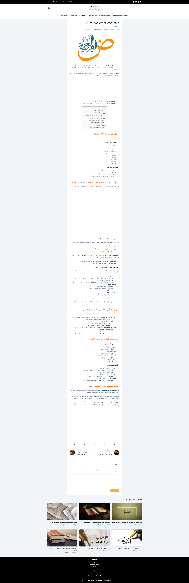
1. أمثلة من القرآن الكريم (99, 124)
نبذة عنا (63, 1)
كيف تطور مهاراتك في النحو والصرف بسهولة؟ (130, 548)
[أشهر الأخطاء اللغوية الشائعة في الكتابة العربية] (62, 511)
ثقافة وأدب (83, 15)
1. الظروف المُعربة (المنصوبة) (98, 117)
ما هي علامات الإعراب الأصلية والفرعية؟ (99, 548)
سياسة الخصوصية (70, 1)
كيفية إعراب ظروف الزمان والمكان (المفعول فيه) (93, 115)
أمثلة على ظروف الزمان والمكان (97, 122)
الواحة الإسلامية (74, 15)
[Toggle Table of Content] (103, 108)
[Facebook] (140, 2)
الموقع (82, 471)
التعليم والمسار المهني (92, 15)
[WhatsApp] (75, 444)
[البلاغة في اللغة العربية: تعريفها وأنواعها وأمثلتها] (94, 511)
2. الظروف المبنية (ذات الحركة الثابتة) (96, 118)
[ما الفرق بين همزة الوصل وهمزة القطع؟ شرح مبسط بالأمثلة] (62, 538)
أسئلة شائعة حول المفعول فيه (97, 127)
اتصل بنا (49, 1)
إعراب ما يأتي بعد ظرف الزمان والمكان (96, 120)
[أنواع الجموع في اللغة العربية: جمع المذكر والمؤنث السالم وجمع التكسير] (127, 511)
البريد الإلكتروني (97, 471)
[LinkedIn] (133, 2)
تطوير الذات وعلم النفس (118, 15)
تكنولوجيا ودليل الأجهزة (105, 15)
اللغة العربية (132, 526)
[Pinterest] (94, 444)
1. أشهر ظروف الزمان (99, 112)
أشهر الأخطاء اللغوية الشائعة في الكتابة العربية (64, 522)
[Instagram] (136, 2)
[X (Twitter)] (138, 2)
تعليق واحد (92, 550)
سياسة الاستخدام (56, 1)
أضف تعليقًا (115, 476)
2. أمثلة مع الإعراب (100, 125)
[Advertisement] (94, 88)
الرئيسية (126, 15)
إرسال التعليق (114, 490)
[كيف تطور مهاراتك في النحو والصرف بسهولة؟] (127, 538)
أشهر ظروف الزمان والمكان (98, 110)
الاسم (116, 471)
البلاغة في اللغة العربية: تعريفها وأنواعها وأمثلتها (97, 522)
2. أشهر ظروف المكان (99, 113)
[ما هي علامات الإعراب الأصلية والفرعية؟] (94, 538)
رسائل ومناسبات (64, 15)
